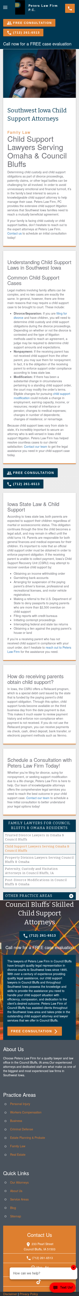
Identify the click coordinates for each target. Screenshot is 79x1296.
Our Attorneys (19, 1182)
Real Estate (17, 1154)
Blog (13, 1208)
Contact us (14, 233)
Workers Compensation (26, 1112)
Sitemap (15, 1216)
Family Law (17, 1146)
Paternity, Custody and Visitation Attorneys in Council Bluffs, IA (31, 871)
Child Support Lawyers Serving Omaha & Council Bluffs (37, 849)
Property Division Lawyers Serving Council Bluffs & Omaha (39, 860)
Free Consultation (29, 23)
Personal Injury (20, 1104)
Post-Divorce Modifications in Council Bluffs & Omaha (36, 882)
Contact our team (35, 446)
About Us (16, 1191)
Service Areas (19, 1199)
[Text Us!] (62, 1288)
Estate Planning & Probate (27, 1137)
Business (16, 1121)
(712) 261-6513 (23, 32)
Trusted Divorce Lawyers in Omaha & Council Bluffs (34, 837)
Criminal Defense (21, 1129)
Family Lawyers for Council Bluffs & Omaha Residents (39, 825)
